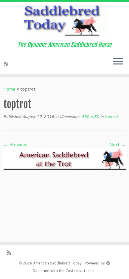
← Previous (15, 144)
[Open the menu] (118, 62)
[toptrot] (64, 158)
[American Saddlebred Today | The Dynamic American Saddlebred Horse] (64, 21)
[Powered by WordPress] (108, 261)
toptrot (111, 116)
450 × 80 (89, 116)
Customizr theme (80, 270)
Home (9, 89)
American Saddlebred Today (57, 263)
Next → (117, 144)
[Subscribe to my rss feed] (7, 63)
